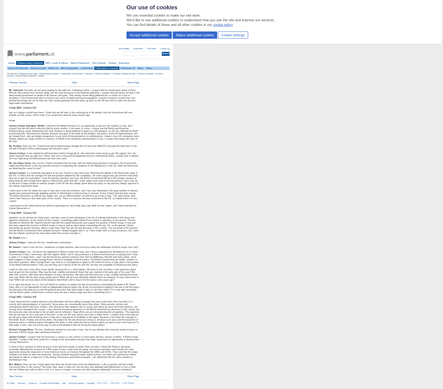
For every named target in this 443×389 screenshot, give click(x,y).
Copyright (91, 383)
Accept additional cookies (149, 35)
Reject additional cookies (195, 35)
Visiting (112, 63)
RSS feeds (151, 49)
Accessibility (124, 49)
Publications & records (107, 68)
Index (74, 82)
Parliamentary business (30, 63)
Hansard (88, 74)
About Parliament (80, 63)
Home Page (133, 82)
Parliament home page (28, 74)
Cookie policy (115, 383)
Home (11, 63)
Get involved (99, 63)
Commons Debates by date (123, 74)
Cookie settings (233, 35)
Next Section (16, 376)
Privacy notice (102, 383)
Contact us (165, 49)
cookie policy (223, 25)
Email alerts (138, 49)
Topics (149, 68)
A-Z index (11, 383)
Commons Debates (102, 74)
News (140, 68)
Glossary (21, 383)
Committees (87, 68)
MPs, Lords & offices (57, 63)
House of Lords (38, 68)
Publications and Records (72, 74)
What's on (53, 68)
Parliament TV (128, 68)
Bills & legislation (69, 68)
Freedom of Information (49, 383)
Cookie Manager (128, 383)
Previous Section (18, 82)
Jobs (64, 383)
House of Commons (18, 68)
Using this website (76, 383)
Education (124, 63)
